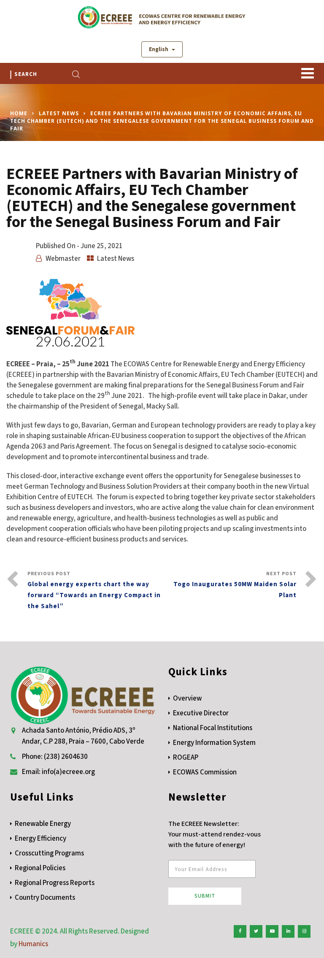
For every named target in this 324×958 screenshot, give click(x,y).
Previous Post (94, 590)
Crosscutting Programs (49, 853)
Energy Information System (214, 743)
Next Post (235, 585)
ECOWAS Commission (205, 772)
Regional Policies (40, 868)
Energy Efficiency (40, 839)
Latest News (59, 113)
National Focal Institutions (212, 728)
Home (18, 113)
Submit (204, 896)
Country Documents (45, 898)
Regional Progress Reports (54, 883)
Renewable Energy (43, 824)
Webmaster (63, 259)
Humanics (33, 944)
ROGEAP (185, 757)
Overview (187, 698)
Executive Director (201, 713)
